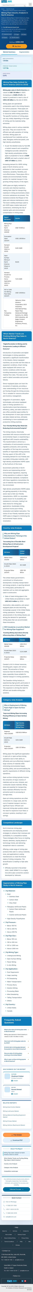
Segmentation (24, 52)
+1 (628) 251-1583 (11, 1205)
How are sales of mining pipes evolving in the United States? (13, 1054)
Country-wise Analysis (10, 1164)
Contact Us (26, 1231)
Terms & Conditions (9, 1241)
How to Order (8, 1234)
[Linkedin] (22, 1281)
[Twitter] (20, 1281)
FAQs (21, 1241)
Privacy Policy (25, 1238)
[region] (16, 271)
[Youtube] (25, 1281)
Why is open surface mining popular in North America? (15, 1060)
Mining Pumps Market (10, 1121)
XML (29, 1241)
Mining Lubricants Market (11, 1111)
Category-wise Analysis (11, 1167)
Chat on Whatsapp (11, 1201)
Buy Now (18, 46)
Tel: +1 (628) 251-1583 (7, 1259)
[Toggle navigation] (30, 4)
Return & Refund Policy (10, 1238)
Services (15, 1231)
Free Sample (18, 1135)
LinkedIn (15, 1080)
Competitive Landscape (11, 1171)
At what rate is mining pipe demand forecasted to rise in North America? (15, 1048)
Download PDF (18, 1140)
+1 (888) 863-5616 (11, 1213)
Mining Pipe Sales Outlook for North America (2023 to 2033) (14, 1153)
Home (2, 9)
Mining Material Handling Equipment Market (14, 1116)
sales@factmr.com (11, 1216)
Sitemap (18, 1245)
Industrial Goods (10, 9)
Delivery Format (22, 1234)
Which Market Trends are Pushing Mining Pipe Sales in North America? (16, 1159)
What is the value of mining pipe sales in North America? (15, 1030)
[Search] (24, 6)
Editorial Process (15, 1189)
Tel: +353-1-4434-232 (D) (10, 1270)
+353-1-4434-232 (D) (12, 1209)
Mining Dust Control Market (11, 1107)
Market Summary (9, 52)
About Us (4, 1231)
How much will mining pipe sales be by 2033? (15, 1042)
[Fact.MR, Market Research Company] (6, 1)
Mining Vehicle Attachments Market (14, 1125)
